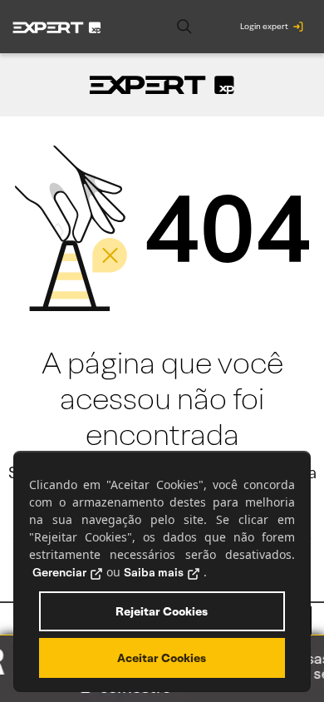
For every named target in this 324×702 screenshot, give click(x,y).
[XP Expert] (56, 26)
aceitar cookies (161, 657)
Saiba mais (154, 572)
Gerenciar (59, 572)
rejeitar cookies (161, 611)
